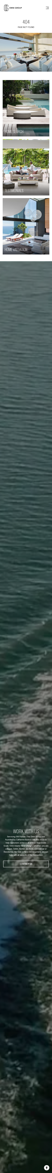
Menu (47, 8)
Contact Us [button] (26, 864)
